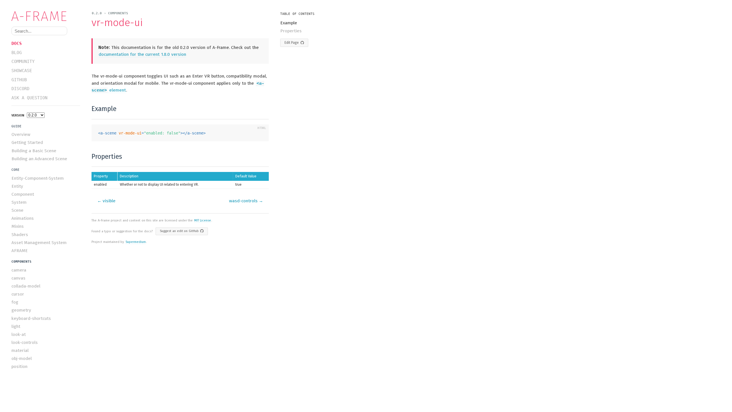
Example (288, 22)
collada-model (25, 286)
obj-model (21, 358)
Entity (17, 186)
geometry (21, 310)
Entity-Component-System (37, 178)
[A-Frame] (41, 16)
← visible (106, 200)
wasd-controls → (246, 200)
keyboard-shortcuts (31, 318)
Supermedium (136, 242)
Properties (291, 30)
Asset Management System (39, 242)
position (19, 366)
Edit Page (292, 43)
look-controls (24, 342)
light (15, 326)
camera (18, 270)
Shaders (19, 234)
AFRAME (19, 250)
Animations (22, 218)
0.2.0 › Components (110, 13)
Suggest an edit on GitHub (179, 231)
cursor (17, 294)
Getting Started (27, 142)
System (19, 202)
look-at (18, 334)
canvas (18, 278)
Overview (20, 134)
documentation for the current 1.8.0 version (142, 54)
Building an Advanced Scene (39, 158)
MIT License (202, 220)
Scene (17, 210)
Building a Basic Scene (33, 150)
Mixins (17, 226)
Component (22, 194)
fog (14, 302)
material (20, 350)
